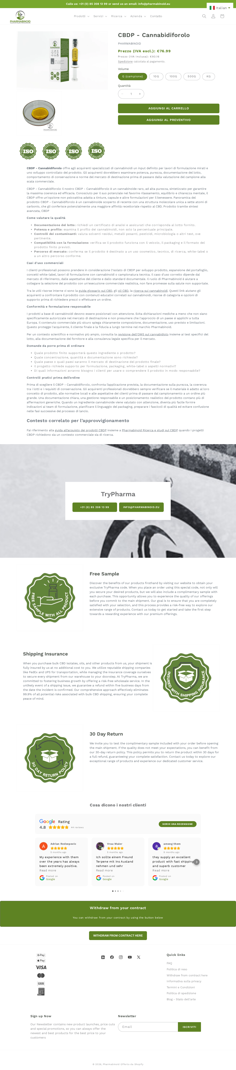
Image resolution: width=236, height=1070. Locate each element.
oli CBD (123, 290)
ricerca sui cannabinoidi (150, 290)
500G (192, 76)
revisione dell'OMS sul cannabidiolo (143, 334)
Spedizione (125, 61)
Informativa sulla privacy (184, 981)
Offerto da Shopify (132, 1064)
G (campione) (132, 76)
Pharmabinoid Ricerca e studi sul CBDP (150, 430)
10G (156, 76)
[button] (81, 16)
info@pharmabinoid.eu (141, 507)
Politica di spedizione (181, 993)
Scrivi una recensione (177, 824)
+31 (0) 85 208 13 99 (94, 507)
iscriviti (189, 1026)
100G (173, 76)
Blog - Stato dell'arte (181, 999)
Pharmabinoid (111, 1064)
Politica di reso (177, 969)
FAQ (169, 963)
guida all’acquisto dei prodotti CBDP (81, 430)
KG (208, 76)
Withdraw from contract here (187, 975)
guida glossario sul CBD (95, 290)
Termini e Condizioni (181, 987)
